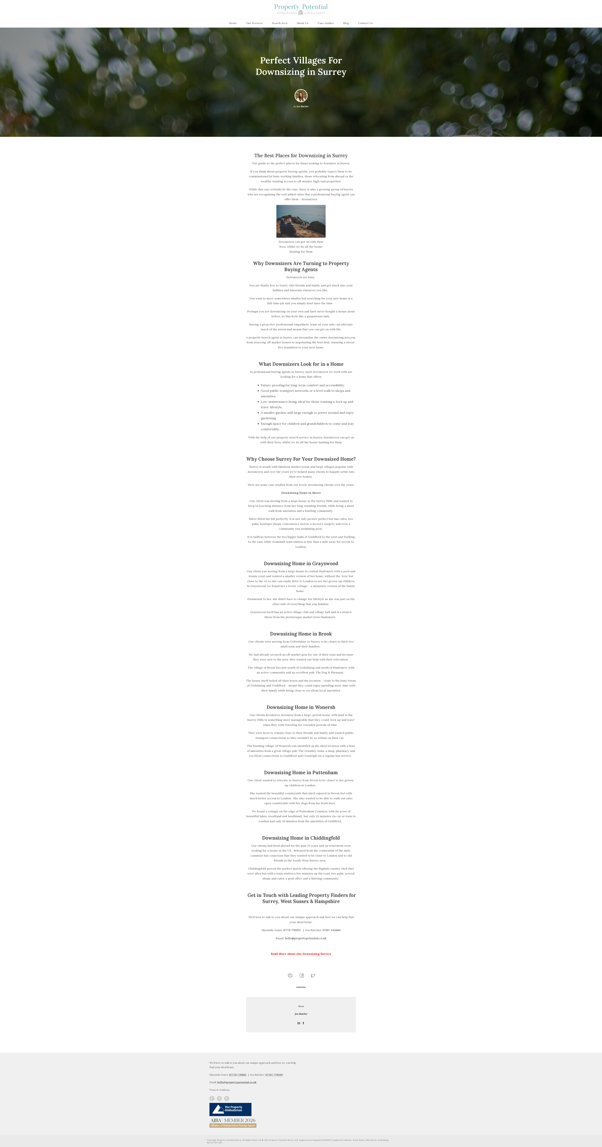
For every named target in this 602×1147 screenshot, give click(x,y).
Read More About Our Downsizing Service (301, 954)
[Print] (290, 975)
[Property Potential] (301, 9)
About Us (302, 23)
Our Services (254, 23)
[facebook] (211, 1098)
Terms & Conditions (219, 1089)
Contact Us (365, 23)
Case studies (326, 23)
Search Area (280, 23)
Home (233, 23)
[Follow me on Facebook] (303, 1023)
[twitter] (226, 1098)
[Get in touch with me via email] (299, 1023)
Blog (346, 23)
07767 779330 (274, 1074)
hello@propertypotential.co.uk (236, 1082)
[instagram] (219, 1098)
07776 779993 (237, 1074)
